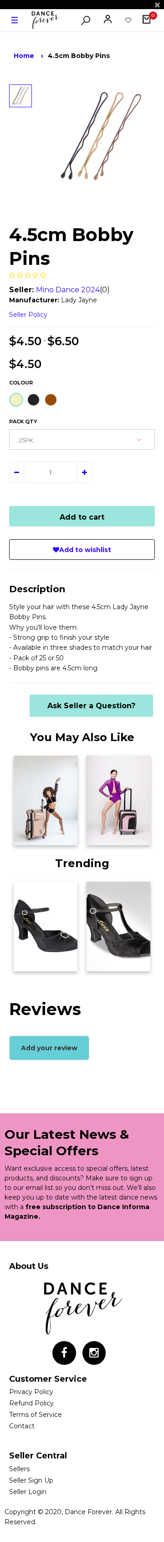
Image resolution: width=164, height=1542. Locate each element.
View (26, 836)
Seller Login (27, 1492)
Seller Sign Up (31, 1480)
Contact (22, 1426)
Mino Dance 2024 (68, 289)
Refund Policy (31, 1403)
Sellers (19, 1469)
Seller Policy (28, 315)
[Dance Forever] (45, 20)
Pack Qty (23, 421)
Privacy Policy (31, 1392)
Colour (21, 382)
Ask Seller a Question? (91, 705)
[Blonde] (16, 400)
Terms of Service (35, 1414)
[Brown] (51, 400)
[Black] (33, 400)
